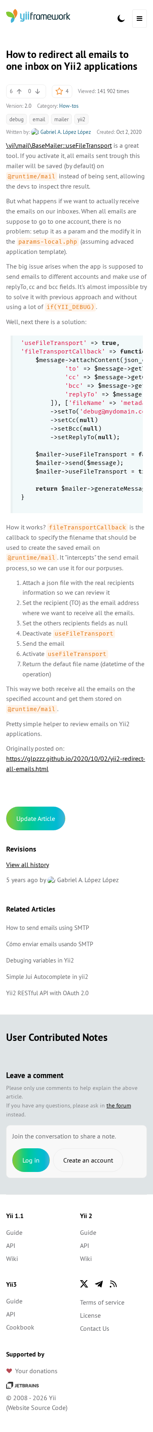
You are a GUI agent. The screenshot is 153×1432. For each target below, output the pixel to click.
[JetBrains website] (22, 1385)
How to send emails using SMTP (47, 928)
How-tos (68, 105)
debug (16, 119)
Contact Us (94, 1328)
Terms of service (102, 1302)
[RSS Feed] (113, 1284)
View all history (27, 865)
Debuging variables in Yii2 (40, 960)
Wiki (12, 1258)
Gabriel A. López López (65, 132)
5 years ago (22, 880)
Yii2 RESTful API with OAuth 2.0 (47, 993)
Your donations (36, 1371)
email (39, 119)
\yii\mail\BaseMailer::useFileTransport (59, 145)
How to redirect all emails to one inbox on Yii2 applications (71, 60)
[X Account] (84, 1284)
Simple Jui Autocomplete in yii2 (47, 977)
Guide (14, 1232)
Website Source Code (37, 1407)
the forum (118, 1105)
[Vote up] (19, 91)
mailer (61, 119)
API (11, 1245)
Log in (31, 1160)
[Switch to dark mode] (121, 18)
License (90, 1315)
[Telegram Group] (99, 1284)
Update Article (35, 818)
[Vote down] (37, 91)
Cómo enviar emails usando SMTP (49, 944)
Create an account (88, 1160)
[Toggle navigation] (139, 18)
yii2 (81, 119)
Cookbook (20, 1327)
